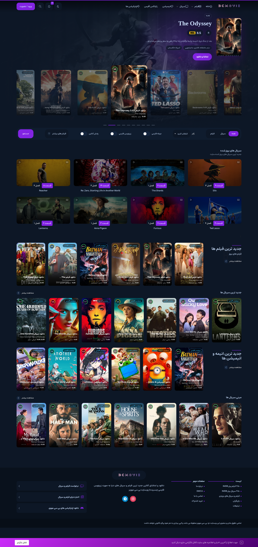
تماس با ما (198, 496)
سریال (182, 6)
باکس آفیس (150, 6)
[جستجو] (40, 6)
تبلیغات (236, 506)
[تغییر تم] (58, 6)
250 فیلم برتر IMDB (231, 486)
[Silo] (228, 37)
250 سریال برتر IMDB (231, 491)
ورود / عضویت (26, 6)
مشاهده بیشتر (235, 261)
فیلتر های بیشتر (59, 133)
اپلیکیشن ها (131, 6)
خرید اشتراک (197, 501)
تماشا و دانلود (202, 57)
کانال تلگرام (22, 542)
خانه (208, 6)
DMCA (200, 491)
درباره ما (199, 486)
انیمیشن (166, 6)
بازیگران (236, 501)
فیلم (197, 6)
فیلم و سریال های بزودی (229, 496)
